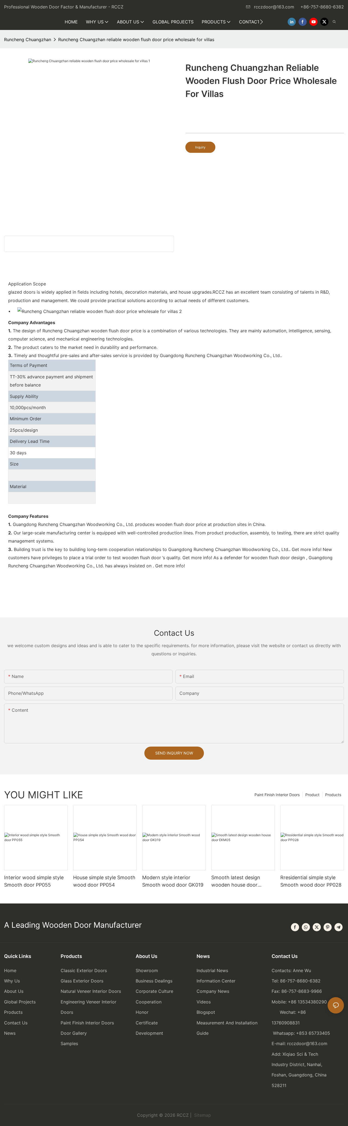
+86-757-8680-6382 (322, 7)
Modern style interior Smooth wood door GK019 (172, 881)
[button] (261, 21)
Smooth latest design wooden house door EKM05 (235, 881)
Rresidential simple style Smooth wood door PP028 (310, 881)
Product (312, 794)
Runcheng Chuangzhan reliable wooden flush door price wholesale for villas (136, 39)
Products (333, 794)
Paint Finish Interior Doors (277, 794)
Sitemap (202, 1115)
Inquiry (200, 147)
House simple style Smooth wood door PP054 (104, 881)
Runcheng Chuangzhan (27, 39)
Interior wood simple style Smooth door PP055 (34, 881)
